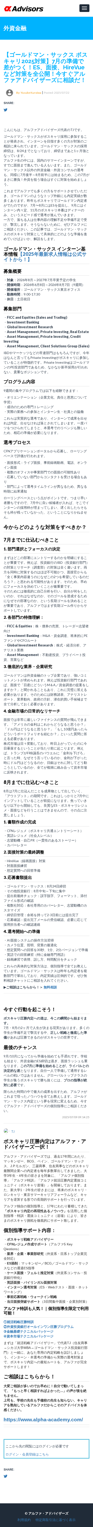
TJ (13, 1131)
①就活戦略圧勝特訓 (19, 1322)
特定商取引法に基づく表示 (56, 1520)
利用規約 (24, 1520)
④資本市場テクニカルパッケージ (28, 1336)
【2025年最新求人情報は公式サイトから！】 (45, 256)
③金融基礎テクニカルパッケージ (28, 1331)
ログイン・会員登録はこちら (27, 1454)
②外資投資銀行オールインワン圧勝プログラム (39, 1327)
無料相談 (50, 987)
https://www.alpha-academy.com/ (43, 1420)
